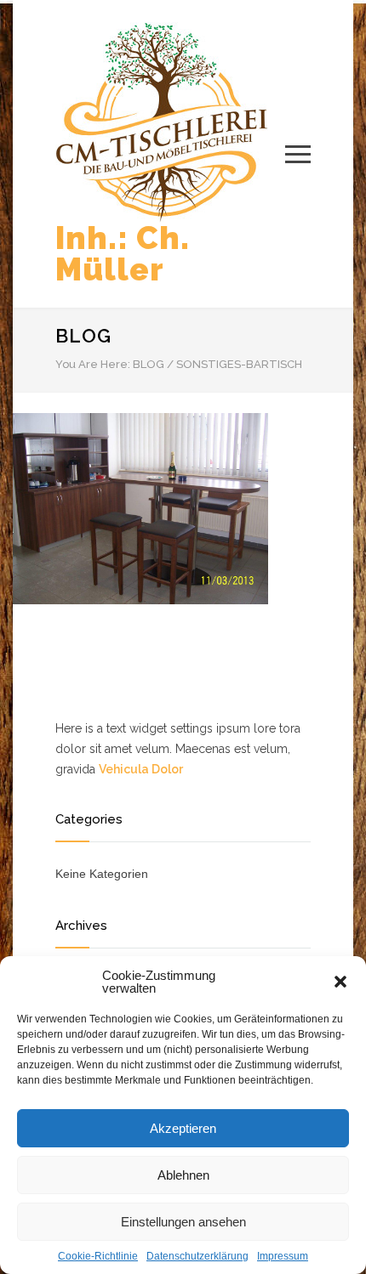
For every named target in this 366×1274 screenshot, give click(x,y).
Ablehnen (183, 1175)
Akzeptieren (183, 1128)
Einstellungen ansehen (183, 1222)
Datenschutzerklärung (197, 1256)
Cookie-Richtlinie (98, 1256)
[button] (340, 981)
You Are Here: (92, 364)
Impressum (282, 1256)
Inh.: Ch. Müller (122, 253)
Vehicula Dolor (141, 769)
